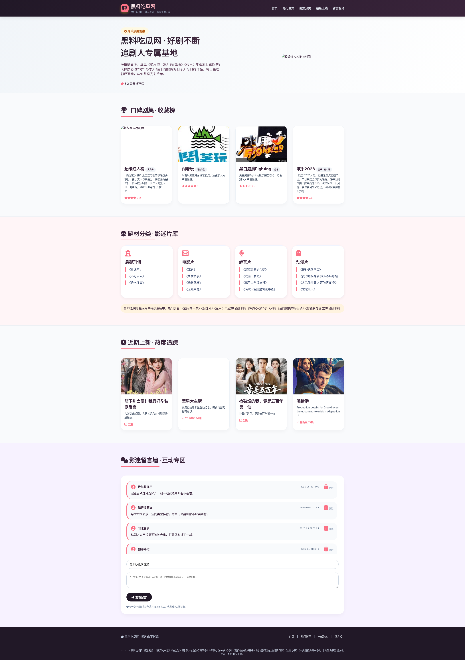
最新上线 (322, 8)
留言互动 (338, 8)
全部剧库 (323, 636)
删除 (330, 487)
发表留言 (140, 597)
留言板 (338, 636)
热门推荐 (306, 636)
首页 (275, 8)
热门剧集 (288, 8)
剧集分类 (305, 8)
